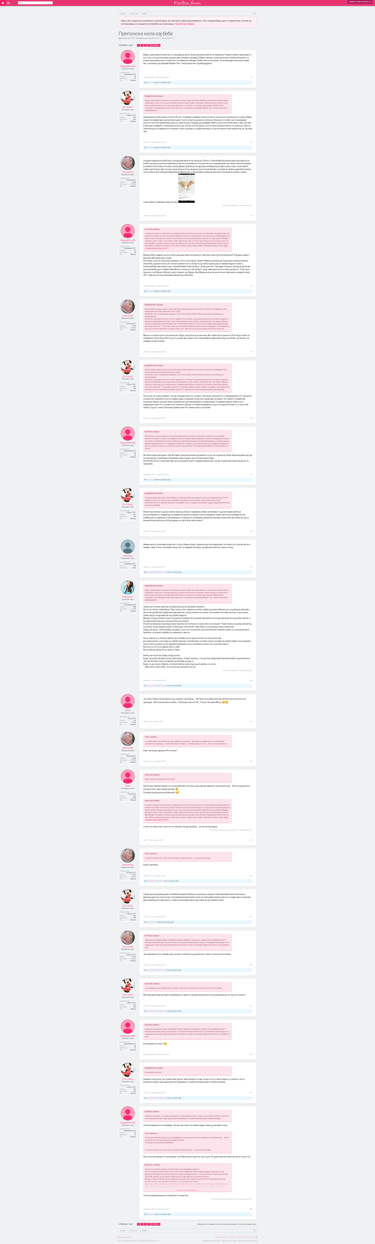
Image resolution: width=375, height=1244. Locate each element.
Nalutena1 (127, 596)
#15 (250, 917)
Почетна (239, 1237)
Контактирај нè (221, 1237)
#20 (250, 1209)
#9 (251, 567)
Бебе (133, 38)
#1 (251, 77)
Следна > (156, 45)
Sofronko (127, 107)
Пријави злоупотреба (211, 1241)
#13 (250, 840)
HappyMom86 (153, 38)
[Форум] (8, 3)
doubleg (127, 555)
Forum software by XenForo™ (138, 1241)
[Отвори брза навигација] (254, 13)
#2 (251, 142)
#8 (251, 531)
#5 (251, 352)
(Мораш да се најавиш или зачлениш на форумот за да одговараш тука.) (226, 1224)
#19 (250, 1093)
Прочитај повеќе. (185, 23)
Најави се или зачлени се (360, 2)
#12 (250, 761)
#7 (251, 474)
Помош (232, 1237)
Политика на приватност (248, 1241)
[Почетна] (2, 3)
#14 (250, 876)
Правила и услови (228, 1241)
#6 (251, 418)
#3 (251, 216)
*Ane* (128, 710)
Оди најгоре (249, 1237)
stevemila (150, 82)
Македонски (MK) (124, 1237)
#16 (250, 965)
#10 (250, 680)
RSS (257, 1237)
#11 (250, 721)
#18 (250, 1054)
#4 (251, 286)
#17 (250, 1006)
